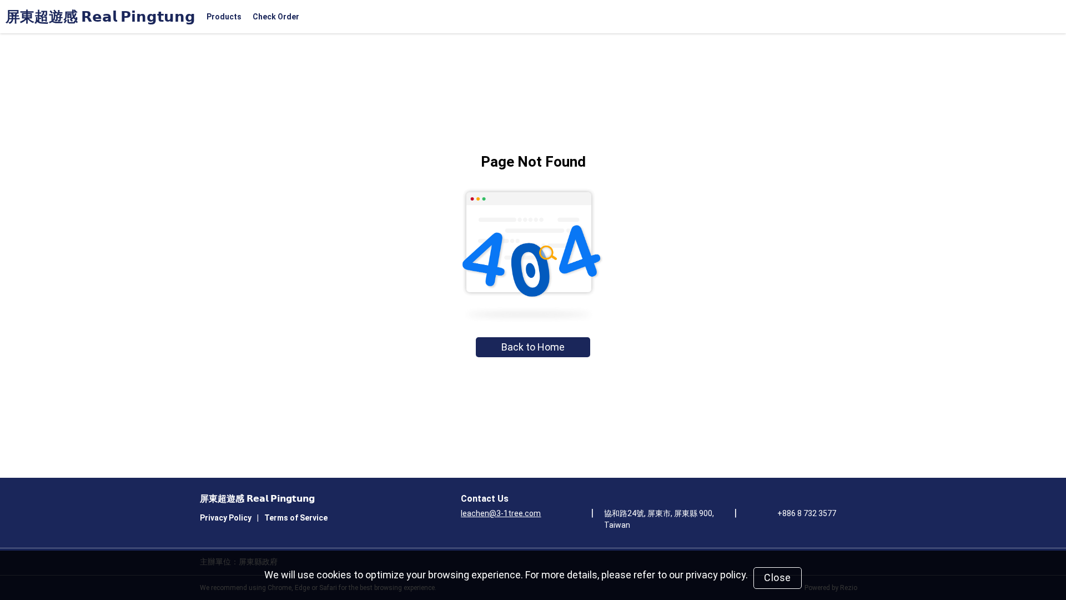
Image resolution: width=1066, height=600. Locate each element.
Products (224, 16)
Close (777, 577)
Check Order (276, 16)
